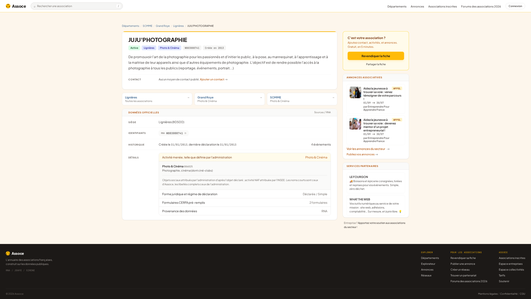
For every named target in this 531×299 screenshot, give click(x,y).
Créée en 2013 (214, 47)
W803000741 (192, 47)
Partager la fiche (376, 64)
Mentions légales (488, 293)
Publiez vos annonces (362, 154)
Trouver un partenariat (463, 275)
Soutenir (504, 281)
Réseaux (426, 275)
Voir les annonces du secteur (368, 149)
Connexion (515, 6)
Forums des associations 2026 (469, 281)
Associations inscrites (442, 6)
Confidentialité (509, 293)
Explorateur (428, 263)
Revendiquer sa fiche (463, 258)
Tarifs (502, 275)
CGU (522, 293)
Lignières (178, 25)
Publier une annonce (463, 263)
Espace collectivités (511, 269)
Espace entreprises (510, 263)
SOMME (147, 25)
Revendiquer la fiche (376, 56)
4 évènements (321, 144)
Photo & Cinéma (169, 47)
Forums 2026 (481, 6)
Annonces (417, 6)
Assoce (19, 6)
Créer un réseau (460, 269)
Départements (397, 6)
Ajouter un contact (214, 79)
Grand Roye (163, 25)
